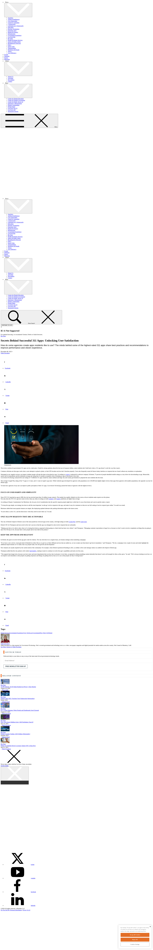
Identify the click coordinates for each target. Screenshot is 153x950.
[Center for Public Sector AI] (6, 943)
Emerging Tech (12, 30)
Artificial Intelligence (14, 19)
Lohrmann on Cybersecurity (16, 26)
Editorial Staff (6, 702)
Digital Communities (13, 105)
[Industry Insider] (6, 924)
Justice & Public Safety (14, 42)
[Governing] (6, 915)
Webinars (6, 56)
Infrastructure (11, 34)
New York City (44, 633)
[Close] (150, 926)
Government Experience (14, 35)
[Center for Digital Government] (6, 934)
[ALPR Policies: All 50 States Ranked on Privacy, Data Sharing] (5, 683)
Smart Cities (11, 46)
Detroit (50, 633)
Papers (6, 58)
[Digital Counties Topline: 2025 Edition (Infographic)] (5, 730)
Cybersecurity (12, 24)
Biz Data (10, 38)
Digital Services (5, 633)
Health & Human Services (15, 40)
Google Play (72, 521)
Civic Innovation (12, 21)
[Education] (6, 939)
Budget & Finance (13, 32)
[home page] (76, 195)
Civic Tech (26, 633)
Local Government (34, 633)
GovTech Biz (11, 37)
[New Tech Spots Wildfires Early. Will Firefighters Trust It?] (5, 719)
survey (68, 474)
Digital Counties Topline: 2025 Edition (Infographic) (15, 734)
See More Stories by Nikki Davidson (11, 647)
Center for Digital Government (16, 100)
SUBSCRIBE (5, 766)
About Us (10, 76)
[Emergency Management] (6, 948)
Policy (9, 45)
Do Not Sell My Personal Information (11, 910)
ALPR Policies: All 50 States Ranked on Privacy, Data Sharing (18, 687)
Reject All (135, 939)
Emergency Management (15, 103)
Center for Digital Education (16, 98)
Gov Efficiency (12, 53)
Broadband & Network (14, 43)
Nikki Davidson (5, 644)
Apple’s (58, 499)
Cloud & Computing (13, 22)
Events (6, 54)
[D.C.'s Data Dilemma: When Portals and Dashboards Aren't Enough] (5, 707)
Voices (10, 51)
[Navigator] (6, 929)
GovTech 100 (11, 110)
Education (10, 27)
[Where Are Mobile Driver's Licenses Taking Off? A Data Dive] (5, 742)
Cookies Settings (135, 944)
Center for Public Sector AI (15, 102)
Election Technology (13, 29)
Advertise (10, 78)
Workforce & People (13, 50)
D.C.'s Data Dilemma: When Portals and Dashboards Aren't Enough (20, 710)
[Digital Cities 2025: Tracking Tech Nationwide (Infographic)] (5, 695)
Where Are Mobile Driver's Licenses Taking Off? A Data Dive (18, 745)
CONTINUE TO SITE (6, 325)
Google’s (51, 499)
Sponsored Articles (13, 111)
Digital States (11, 106)
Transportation (12, 48)
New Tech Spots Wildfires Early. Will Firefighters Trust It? (17, 722)
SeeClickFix (32, 551)
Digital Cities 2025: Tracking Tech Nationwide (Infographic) (18, 698)
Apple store (83, 521)
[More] (18, 10)
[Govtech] (6, 919)
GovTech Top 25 (12, 108)
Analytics (10, 18)
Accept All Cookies (135, 934)
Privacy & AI (26, 910)
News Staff (5, 690)
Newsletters (11, 80)
